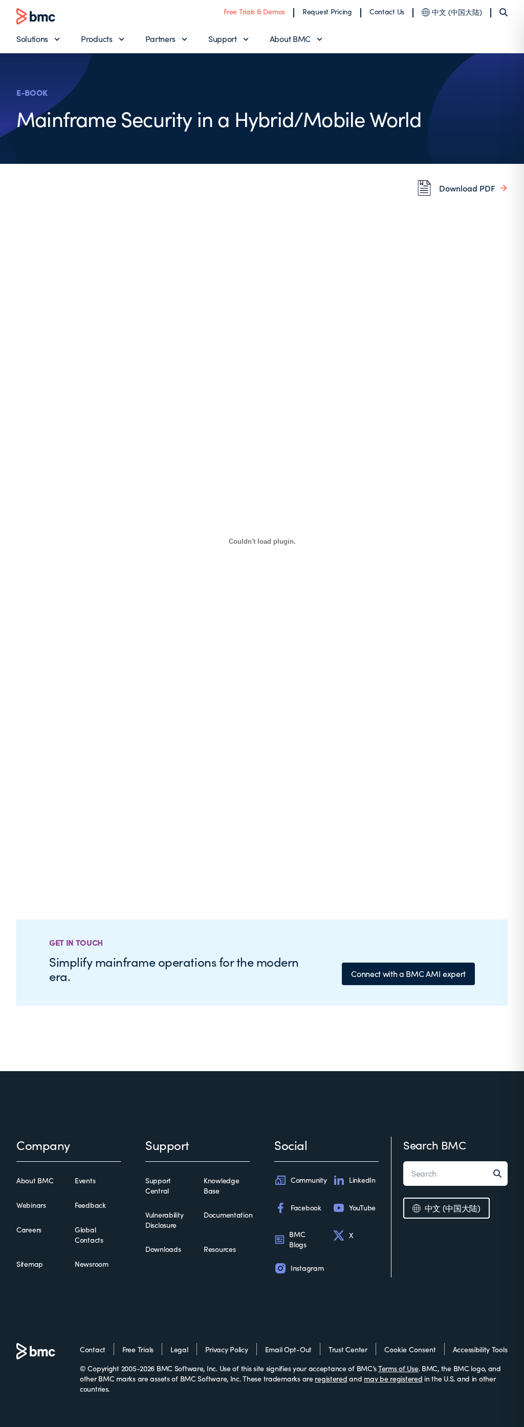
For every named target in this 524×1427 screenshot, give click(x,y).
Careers (28, 1229)
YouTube (362, 1207)
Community (308, 1180)
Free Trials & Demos (254, 11)
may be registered (393, 1378)
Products (96, 38)
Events (85, 1180)
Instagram (307, 1268)
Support (222, 38)
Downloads (163, 1249)
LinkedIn (362, 1180)
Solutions (32, 38)
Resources (219, 1249)
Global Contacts (89, 1235)
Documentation (228, 1215)
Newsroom (91, 1264)
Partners (160, 38)
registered (331, 1378)
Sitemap (29, 1264)
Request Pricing (327, 11)
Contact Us (386, 11)
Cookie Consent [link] (410, 1349)
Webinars (31, 1205)
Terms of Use (398, 1368)
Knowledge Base (221, 1186)
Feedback (90, 1205)
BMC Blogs (298, 1239)
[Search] (503, 12)
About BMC (290, 38)
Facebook (306, 1207)
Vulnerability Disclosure (164, 1220)
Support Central (158, 1186)
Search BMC (434, 1145)
